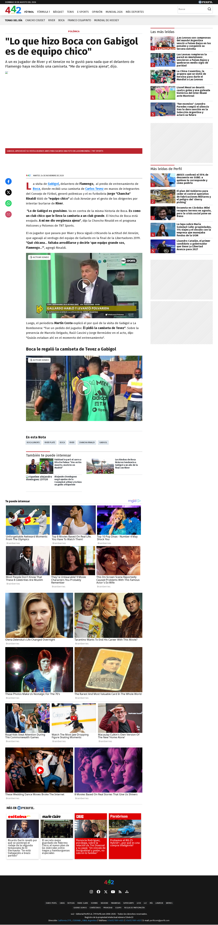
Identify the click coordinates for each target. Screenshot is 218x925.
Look (139, 903)
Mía (151, 903)
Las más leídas (162, 32)
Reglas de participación (134, 908)
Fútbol (29, 11)
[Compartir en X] (8, 192)
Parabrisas (115, 903)
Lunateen (159, 903)
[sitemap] (126, 892)
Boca (61, 20)
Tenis (70, 11)
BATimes (169, 903)
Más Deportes (135, 11)
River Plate (50, 442)
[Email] (8, 214)
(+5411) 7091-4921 (115, 920)
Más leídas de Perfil (166, 169)
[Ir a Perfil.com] (205, 2)
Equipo (118, 908)
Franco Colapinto (79, 20)
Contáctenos (95, 908)
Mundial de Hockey (106, 20)
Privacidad (108, 908)
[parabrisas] (125, 817)
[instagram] (91, 892)
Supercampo (128, 903)
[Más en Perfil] (25, 808)
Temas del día (13, 20)
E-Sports (83, 11)
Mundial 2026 (114, 11)
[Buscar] (209, 9)
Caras (62, 903)
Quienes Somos (80, 908)
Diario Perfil (51, 903)
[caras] (91, 817)
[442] (109, 882)
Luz (145, 903)
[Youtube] (113, 892)
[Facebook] (98, 892)
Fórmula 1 (43, 11)
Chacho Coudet (35, 20)
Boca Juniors (33, 442)
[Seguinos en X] (105, 892)
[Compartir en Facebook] (8, 181)
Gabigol (53, 184)
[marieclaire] (57, 817)
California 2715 (65, 920)
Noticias (71, 903)
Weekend (104, 903)
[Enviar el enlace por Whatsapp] (8, 203)
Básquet (58, 11)
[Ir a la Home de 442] (13, 12)
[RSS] (120, 892)
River (51, 20)
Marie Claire (82, 903)
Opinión (97, 11)
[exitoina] (23, 817)
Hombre (94, 903)
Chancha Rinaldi (87, 442)
